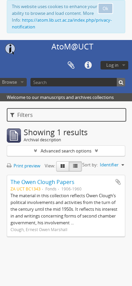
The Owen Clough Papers (42, 182)
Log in (112, 65)
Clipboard (71, 65)
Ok (105, 8)
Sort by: (90, 165)
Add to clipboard (118, 182)
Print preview (26, 166)
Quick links (88, 65)
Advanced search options (66, 151)
